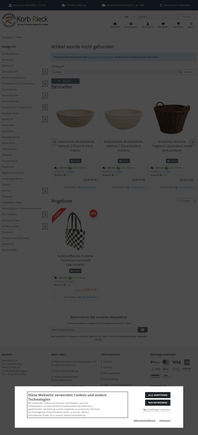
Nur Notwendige (157, 402)
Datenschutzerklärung (144, 420)
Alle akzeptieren (157, 395)
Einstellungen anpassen (158, 409)
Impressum (164, 420)
